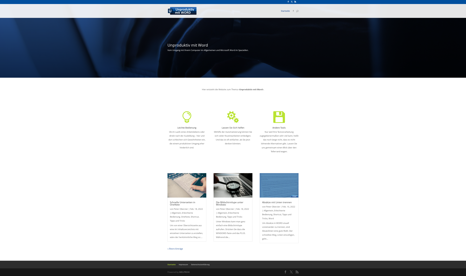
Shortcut (195, 216)
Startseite (285, 11)
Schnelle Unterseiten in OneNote (182, 203)
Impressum (183, 264)
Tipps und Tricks (177, 220)
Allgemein (176, 212)
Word (271, 218)
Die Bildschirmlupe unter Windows (229, 203)
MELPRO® (184, 272)
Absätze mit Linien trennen (277, 202)
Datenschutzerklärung (200, 264)
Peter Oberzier (181, 209)
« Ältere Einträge (175, 248)
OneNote (185, 216)
